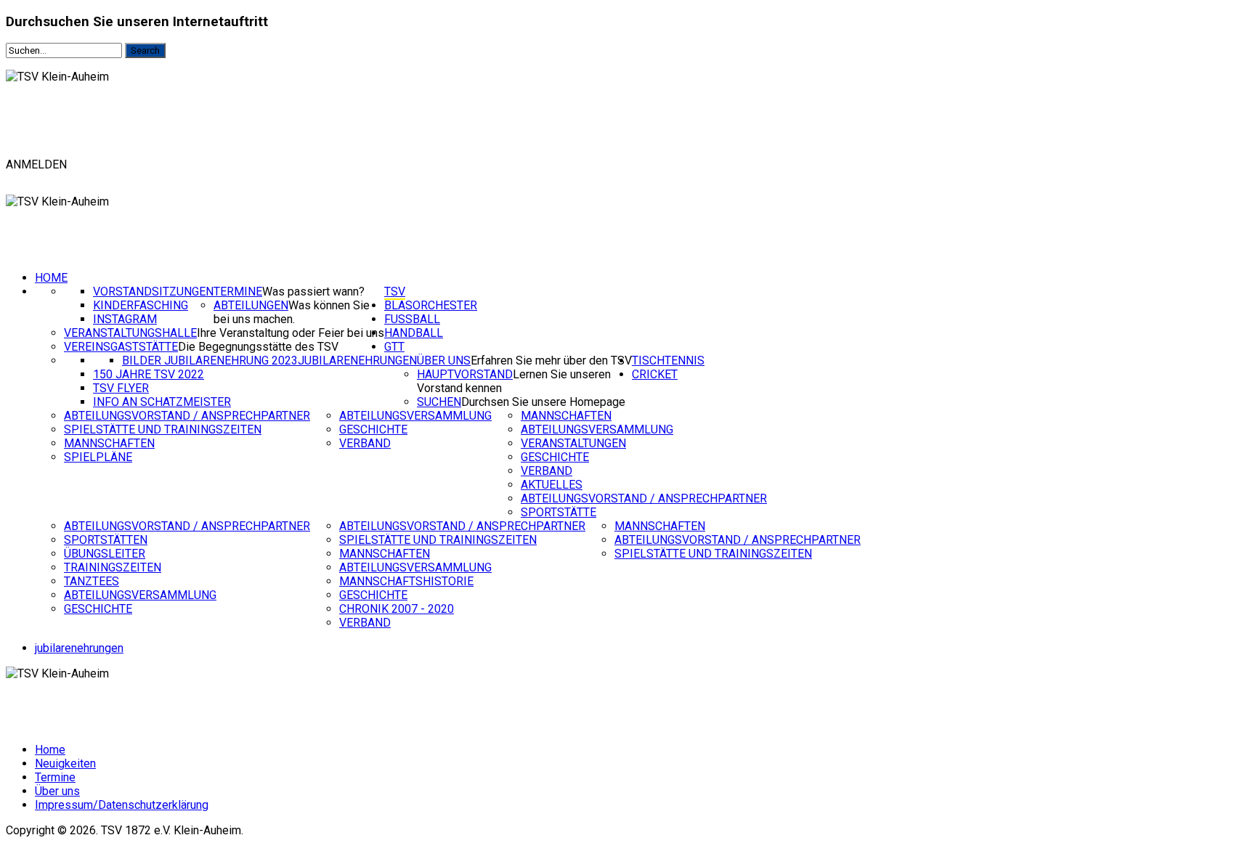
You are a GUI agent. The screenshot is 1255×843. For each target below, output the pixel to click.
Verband (365, 443)
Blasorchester (430, 305)
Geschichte (373, 429)
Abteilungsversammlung (415, 416)
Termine (238, 291)
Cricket (655, 374)
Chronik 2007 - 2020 (396, 609)
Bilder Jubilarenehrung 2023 (210, 360)
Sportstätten (105, 540)
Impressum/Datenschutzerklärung (121, 805)
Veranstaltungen (573, 443)
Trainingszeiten (112, 567)
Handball (413, 333)
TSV (394, 291)
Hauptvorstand (465, 374)
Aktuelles (551, 485)
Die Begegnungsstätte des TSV (258, 347)
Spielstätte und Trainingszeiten (162, 429)
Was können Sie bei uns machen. (292, 312)
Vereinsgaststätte (121, 347)
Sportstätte (558, 512)
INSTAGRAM (125, 319)
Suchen (439, 402)
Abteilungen (251, 305)
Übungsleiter (104, 554)
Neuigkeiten (65, 763)
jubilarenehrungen (79, 648)
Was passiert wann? (313, 291)
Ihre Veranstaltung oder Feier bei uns (290, 333)
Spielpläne (98, 457)
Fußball (412, 319)
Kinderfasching (140, 305)
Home (51, 278)
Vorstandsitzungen (153, 291)
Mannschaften (109, 443)
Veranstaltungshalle (130, 333)
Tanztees (91, 581)
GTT (394, 347)
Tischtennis (668, 360)
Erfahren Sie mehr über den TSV (551, 360)
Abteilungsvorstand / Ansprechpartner (187, 416)
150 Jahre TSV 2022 (148, 374)
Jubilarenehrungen (357, 360)
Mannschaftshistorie (406, 581)
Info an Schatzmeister (162, 402)
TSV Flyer (121, 388)
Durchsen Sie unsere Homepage (543, 402)
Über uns (444, 360)
